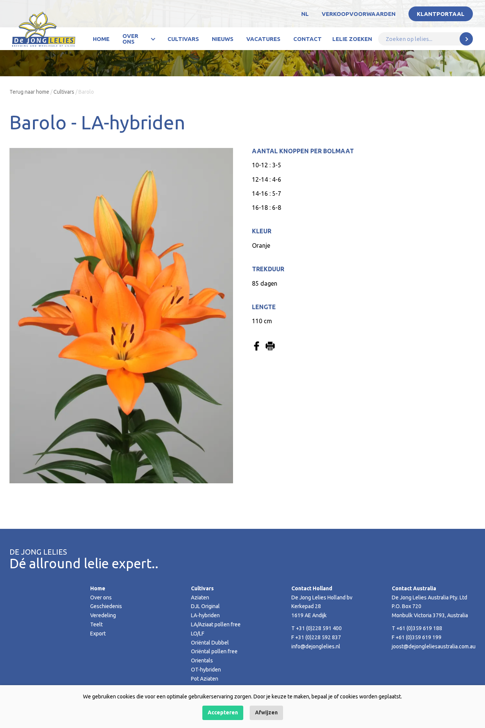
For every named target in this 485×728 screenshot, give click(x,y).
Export (98, 634)
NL (305, 14)
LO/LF (197, 634)
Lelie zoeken (352, 39)
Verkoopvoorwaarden (359, 14)
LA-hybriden (205, 615)
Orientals (202, 660)
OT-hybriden (206, 670)
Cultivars (183, 39)
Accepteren (223, 712)
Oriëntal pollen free (214, 651)
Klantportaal (441, 14)
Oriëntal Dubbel (210, 643)
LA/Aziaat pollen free (216, 624)
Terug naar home (29, 92)
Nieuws (222, 39)
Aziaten (200, 597)
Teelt (96, 624)
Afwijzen (266, 712)
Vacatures (263, 39)
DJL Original (205, 606)
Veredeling (103, 615)
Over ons (130, 38)
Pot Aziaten (204, 679)
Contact (307, 39)
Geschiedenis (106, 606)
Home (101, 39)
